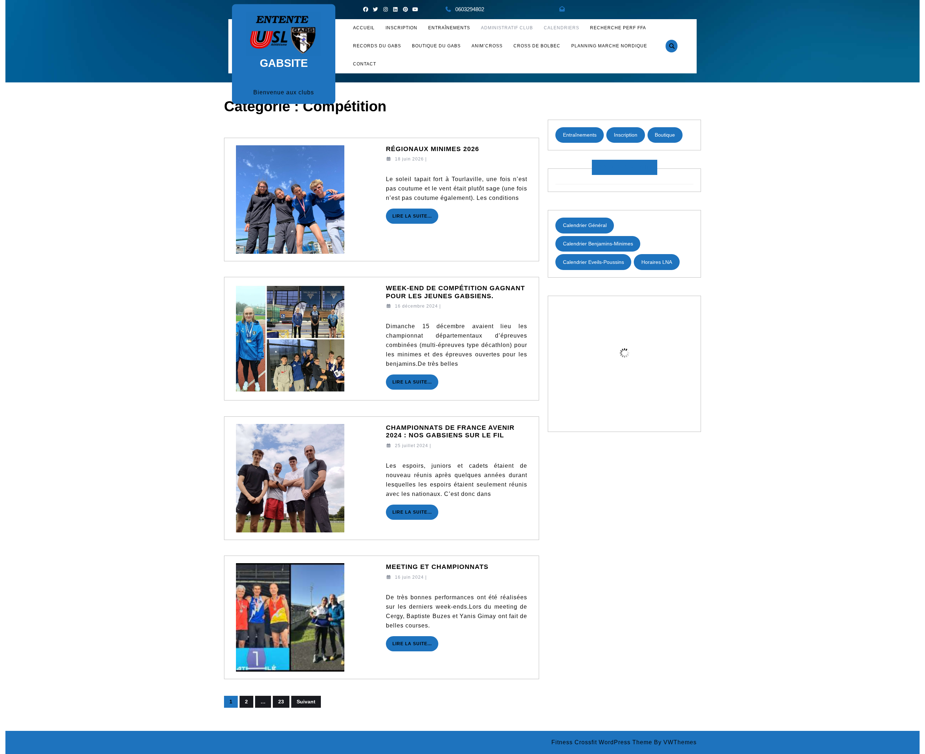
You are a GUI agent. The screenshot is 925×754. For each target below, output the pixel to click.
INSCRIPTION (401, 27)
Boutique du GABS (436, 45)
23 (281, 701)
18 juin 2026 (409, 159)
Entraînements (449, 27)
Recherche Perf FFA (618, 27)
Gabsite (284, 63)
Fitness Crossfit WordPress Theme (601, 742)
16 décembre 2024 (416, 306)
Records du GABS (377, 45)
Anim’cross (487, 45)
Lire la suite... (415, 218)
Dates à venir (624, 167)
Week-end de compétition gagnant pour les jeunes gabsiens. (455, 292)
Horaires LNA (656, 262)
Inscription (625, 135)
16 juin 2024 (409, 577)
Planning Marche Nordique (609, 45)
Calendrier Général (585, 225)
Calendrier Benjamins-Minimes (598, 244)
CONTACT (364, 64)
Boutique (665, 135)
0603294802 (469, 9)
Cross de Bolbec (536, 45)
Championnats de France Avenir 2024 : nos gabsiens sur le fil (450, 431)
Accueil (364, 27)
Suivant (306, 701)
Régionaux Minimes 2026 (432, 149)
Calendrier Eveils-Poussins (593, 262)
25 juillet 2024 (411, 445)
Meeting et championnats (437, 566)
